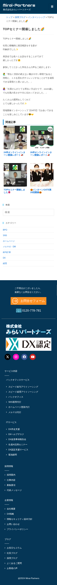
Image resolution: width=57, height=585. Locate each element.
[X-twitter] (8, 357)
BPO (5, 230)
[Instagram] (16, 357)
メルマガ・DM (9, 246)
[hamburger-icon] (52, 7)
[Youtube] (33, 357)
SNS (5, 235)
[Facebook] (24, 357)
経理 (5, 263)
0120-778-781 (31, 310)
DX (4, 258)
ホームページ (9, 241)
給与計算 (7, 252)
